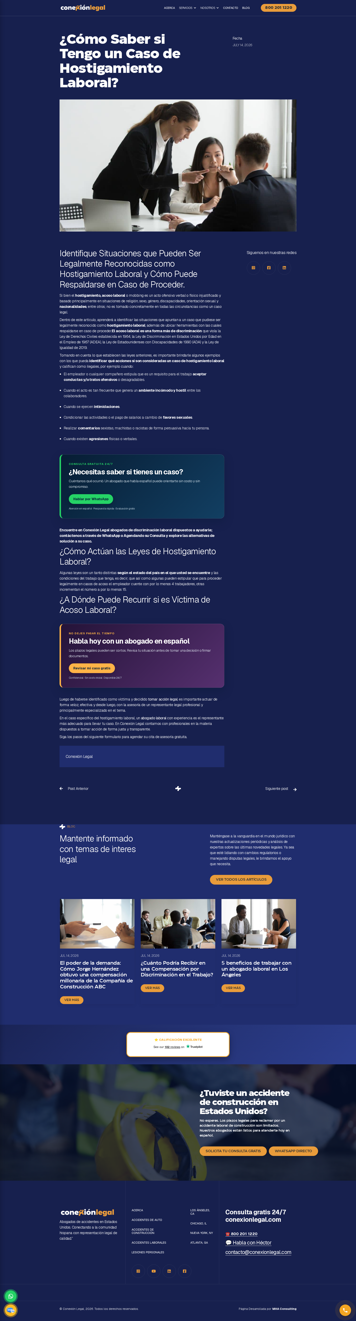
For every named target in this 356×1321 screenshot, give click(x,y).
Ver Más (71, 1000)
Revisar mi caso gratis (91, 668)
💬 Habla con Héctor (248, 1242)
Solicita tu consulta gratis (233, 1151)
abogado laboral (153, 718)
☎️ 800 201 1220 (241, 1234)
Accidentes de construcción (143, 1231)
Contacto (230, 8)
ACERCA (169, 8)
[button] (187, 8)
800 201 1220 (278, 7)
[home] (83, 8)
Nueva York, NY (201, 1233)
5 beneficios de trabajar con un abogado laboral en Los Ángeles (256, 969)
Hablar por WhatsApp (91, 499)
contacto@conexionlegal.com (258, 1252)
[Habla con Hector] (10, 1310)
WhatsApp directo (293, 1151)
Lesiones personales (148, 1252)
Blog (245, 8)
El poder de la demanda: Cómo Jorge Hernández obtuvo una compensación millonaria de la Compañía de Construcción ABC (96, 975)
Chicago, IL (198, 1223)
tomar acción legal (162, 699)
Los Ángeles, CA (200, 1212)
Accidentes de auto (147, 1220)
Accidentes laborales (149, 1242)
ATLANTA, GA (199, 1242)
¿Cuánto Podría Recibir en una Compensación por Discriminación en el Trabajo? (177, 969)
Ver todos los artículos (241, 879)
